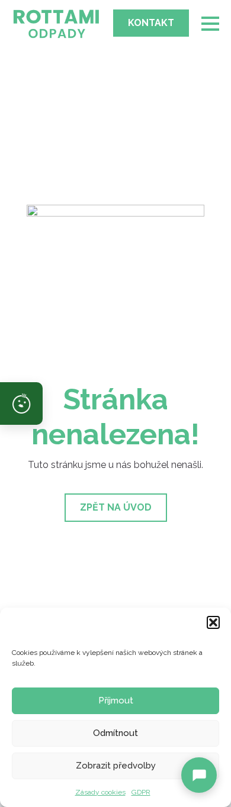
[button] (213, 622)
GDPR (140, 792)
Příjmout (115, 700)
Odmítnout (115, 733)
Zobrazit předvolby (116, 765)
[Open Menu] (210, 24)
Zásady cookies (100, 792)
